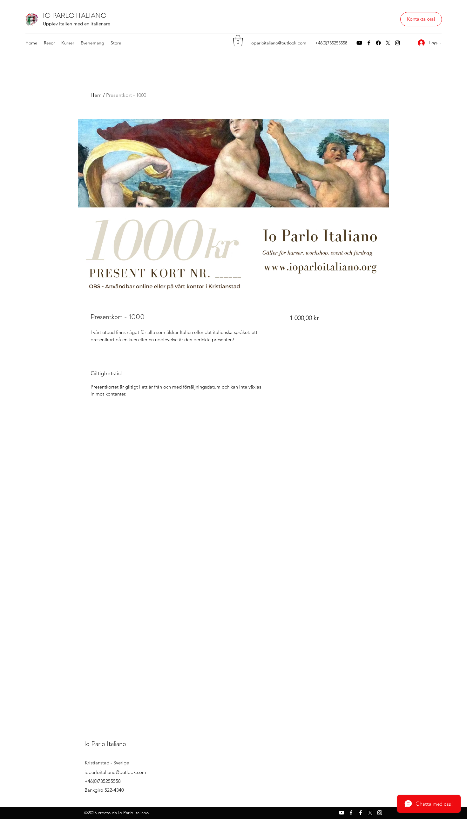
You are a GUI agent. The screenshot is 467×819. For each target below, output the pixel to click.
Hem (96, 95)
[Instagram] (397, 43)
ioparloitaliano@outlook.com (278, 43)
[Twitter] (388, 43)
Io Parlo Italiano (105, 744)
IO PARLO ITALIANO (74, 15)
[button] (421, 19)
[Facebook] (369, 43)
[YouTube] (359, 43)
